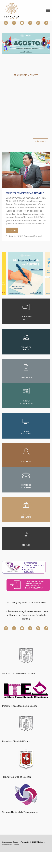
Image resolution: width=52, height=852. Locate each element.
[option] (26, 196)
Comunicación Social (33, 236)
